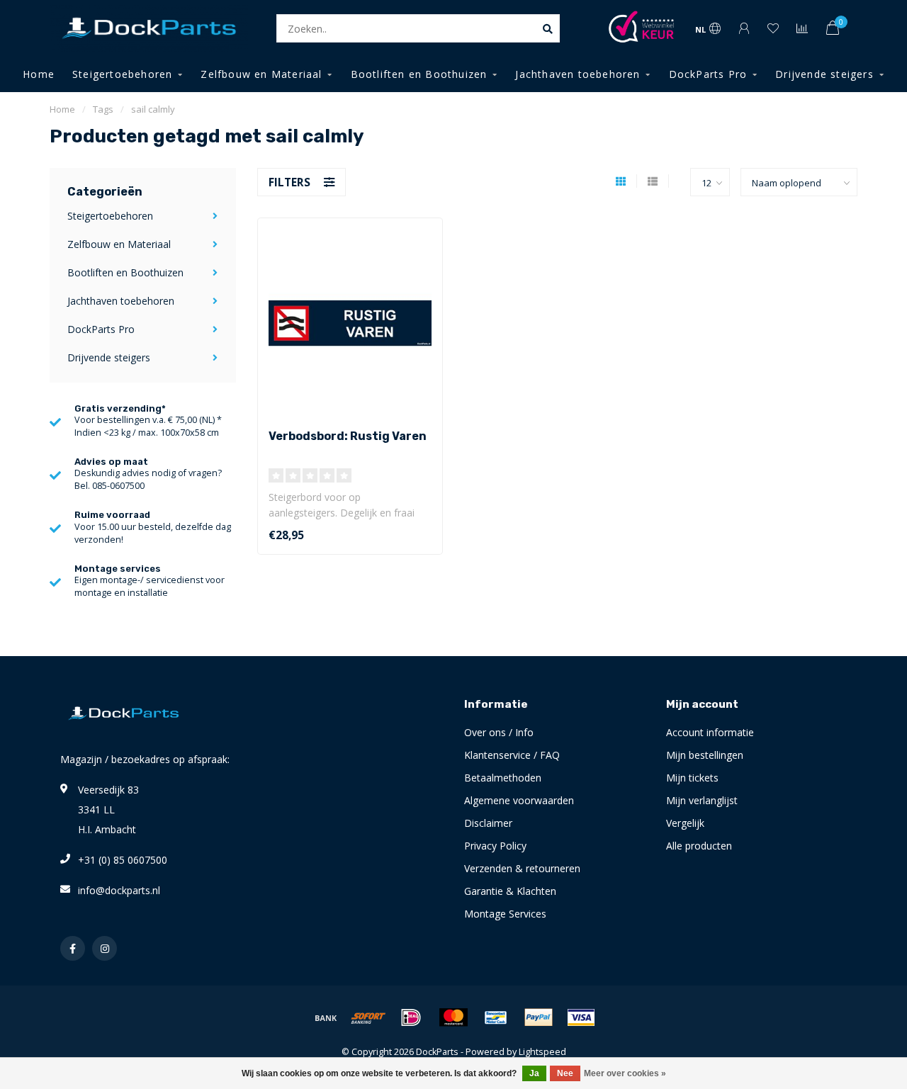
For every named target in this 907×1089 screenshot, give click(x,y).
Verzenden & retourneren (522, 868)
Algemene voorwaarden (519, 800)
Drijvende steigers (824, 74)
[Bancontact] (496, 1017)
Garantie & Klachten (510, 891)
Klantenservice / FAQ (512, 755)
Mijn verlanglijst (702, 800)
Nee (565, 1073)
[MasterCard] (453, 1017)
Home (39, 74)
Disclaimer (488, 823)
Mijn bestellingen (704, 755)
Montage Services (505, 913)
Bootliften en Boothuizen (419, 74)
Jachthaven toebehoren (577, 74)
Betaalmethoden (502, 777)
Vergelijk (685, 823)
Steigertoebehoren (122, 74)
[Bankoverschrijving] (326, 1017)
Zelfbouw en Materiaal (261, 74)
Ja (534, 1073)
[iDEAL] (411, 1017)
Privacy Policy (495, 845)
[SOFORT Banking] (368, 1017)
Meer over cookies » (625, 1073)
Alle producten (699, 845)
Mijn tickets (692, 777)
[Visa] (581, 1017)
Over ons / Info (499, 732)
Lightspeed (542, 1052)
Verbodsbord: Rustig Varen (348, 436)
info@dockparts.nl (119, 890)
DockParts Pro (708, 74)
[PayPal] (538, 1017)
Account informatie (710, 732)
